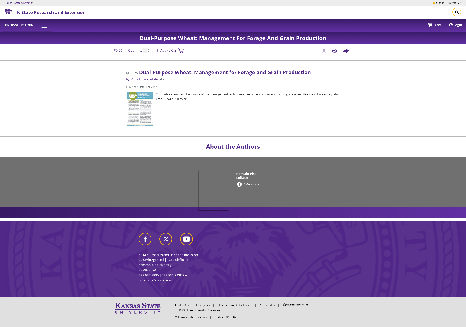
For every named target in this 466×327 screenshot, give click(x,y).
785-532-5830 (149, 275)
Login (457, 25)
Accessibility (267, 305)
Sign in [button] (439, 3)
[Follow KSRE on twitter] (169, 240)
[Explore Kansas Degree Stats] (295, 305)
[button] (27, 25)
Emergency (203, 305)
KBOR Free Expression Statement (200, 310)
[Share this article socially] (346, 50)
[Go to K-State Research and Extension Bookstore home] (10, 11)
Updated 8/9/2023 (226, 317)
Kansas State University (19, 3)
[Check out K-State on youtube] (190, 240)
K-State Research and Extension (51, 12)
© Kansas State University (191, 317)
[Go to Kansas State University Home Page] (138, 308)
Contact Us (182, 305)
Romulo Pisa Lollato (144, 79)
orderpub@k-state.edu (155, 280)
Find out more (251, 184)
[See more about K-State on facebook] (149, 240)
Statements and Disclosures (235, 305)
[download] (324, 50)
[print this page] (334, 50)
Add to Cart (169, 50)
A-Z (454, 3)
